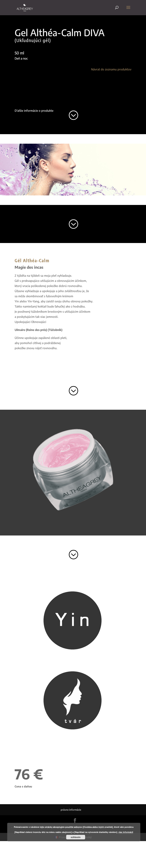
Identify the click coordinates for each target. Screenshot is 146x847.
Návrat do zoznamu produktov (111, 69)
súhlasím (76, 837)
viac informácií (125, 832)
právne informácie (71, 809)
